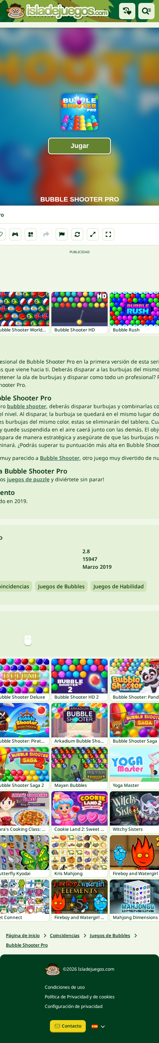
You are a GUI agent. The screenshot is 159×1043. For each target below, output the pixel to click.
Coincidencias (65, 935)
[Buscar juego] (146, 11)
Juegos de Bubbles (61, 586)
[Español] (99, 1026)
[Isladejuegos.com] (57, 11)
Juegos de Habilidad (119, 586)
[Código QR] (30, 234)
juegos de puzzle (28, 479)
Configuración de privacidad (73, 1006)
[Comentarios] (61, 234)
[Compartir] (46, 234)
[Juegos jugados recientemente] (127, 11)
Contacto (71, 1026)
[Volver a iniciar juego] (77, 234)
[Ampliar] (93, 234)
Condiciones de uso (65, 987)
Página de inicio (23, 935)
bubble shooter (26, 406)
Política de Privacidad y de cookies (80, 997)
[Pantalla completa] (108, 234)
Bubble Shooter (60, 457)
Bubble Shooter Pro (27, 945)
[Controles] (15, 234)
